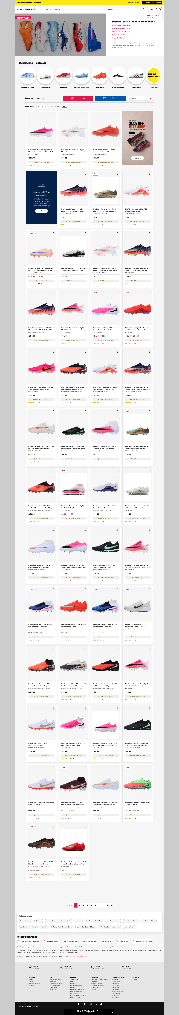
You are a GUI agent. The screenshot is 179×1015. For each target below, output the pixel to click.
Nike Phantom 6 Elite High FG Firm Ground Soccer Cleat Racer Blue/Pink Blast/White (105, 626)
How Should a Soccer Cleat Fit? (122, 28)
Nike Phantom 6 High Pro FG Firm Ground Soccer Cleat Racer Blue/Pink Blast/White (40, 626)
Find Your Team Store (56, 983)
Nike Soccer (115, 979)
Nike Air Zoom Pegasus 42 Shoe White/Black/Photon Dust (136, 626)
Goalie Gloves (115, 995)
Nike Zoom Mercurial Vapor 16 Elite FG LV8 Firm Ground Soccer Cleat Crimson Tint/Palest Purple (40, 270)
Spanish (134, 979)
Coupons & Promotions (97, 985)
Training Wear (129, 927)
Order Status (53, 987)
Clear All (64, 106)
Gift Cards (94, 981)
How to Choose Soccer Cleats (121, 25)
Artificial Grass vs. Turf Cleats (121, 31)
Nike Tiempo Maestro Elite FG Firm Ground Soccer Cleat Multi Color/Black (40, 388)
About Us (32, 977)
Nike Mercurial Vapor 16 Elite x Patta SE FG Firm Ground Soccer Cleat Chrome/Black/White (73, 270)
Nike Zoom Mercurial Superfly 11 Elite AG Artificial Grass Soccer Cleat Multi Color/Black (136, 685)
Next (109, 905)
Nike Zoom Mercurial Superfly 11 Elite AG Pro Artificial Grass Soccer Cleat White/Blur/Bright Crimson (105, 270)
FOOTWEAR (23, 17)
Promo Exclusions (75, 997)
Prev (71, 905)
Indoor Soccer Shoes (117, 991)
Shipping (72, 981)
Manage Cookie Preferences (78, 995)
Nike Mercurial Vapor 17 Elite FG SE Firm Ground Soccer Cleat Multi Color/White (72, 210)
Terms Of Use (74, 979)
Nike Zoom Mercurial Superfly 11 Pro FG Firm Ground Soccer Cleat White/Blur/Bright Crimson (41, 448)
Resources (94, 977)
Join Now (41, 211)
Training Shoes (51, 921)
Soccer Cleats (66, 921)
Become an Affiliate (96, 983)
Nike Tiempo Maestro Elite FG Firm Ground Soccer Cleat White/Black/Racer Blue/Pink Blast (105, 507)
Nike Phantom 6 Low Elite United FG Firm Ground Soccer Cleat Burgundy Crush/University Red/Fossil (73, 685)
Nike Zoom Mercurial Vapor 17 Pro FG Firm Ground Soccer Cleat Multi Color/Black (105, 744)
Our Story (31, 985)
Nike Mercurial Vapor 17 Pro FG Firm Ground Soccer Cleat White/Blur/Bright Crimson (73, 626)
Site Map (93, 989)
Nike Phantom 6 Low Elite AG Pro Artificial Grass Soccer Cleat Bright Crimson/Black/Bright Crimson (41, 507)
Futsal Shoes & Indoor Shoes (62, 927)
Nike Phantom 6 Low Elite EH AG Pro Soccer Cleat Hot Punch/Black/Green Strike (137, 804)
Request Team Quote (55, 979)
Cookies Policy (74, 993)
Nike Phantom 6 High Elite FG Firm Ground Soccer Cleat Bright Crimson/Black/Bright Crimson (40, 685)
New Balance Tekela (148, 921)
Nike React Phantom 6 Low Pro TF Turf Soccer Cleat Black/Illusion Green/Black (137, 744)
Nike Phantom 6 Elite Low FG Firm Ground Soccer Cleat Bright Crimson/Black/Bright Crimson (72, 388)
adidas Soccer (116, 981)
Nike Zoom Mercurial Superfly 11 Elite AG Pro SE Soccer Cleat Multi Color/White (137, 388)
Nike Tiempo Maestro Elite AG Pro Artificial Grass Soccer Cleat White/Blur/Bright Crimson (105, 388)
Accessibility (53, 989)
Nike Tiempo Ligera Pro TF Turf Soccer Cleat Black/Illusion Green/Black (104, 566)
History (31, 979)
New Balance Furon (113, 921)
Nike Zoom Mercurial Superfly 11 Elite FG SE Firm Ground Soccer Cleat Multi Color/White (136, 270)
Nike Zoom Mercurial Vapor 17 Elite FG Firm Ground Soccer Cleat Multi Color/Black (40, 151)
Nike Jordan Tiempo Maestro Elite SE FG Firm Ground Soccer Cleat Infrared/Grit (137, 329)
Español (72, 987)
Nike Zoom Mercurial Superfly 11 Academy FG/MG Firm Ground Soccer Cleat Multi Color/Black (104, 448)
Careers (31, 981)
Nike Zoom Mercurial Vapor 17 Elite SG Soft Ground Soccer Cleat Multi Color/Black (73, 566)
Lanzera (78, 921)
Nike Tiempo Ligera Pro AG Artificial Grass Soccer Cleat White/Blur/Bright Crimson (41, 804)
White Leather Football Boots (110, 927)
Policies (73, 977)
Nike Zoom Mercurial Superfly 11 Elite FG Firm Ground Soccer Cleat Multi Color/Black (72, 329)
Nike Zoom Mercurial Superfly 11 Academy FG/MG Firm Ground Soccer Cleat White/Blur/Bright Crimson (39, 566)
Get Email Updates (55, 985)
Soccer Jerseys (116, 993)
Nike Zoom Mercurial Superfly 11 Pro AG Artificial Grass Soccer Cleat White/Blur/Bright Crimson (105, 804)
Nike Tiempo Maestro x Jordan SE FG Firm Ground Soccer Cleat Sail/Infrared (137, 507)
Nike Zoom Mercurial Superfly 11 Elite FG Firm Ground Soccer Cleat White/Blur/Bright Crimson (72, 151)
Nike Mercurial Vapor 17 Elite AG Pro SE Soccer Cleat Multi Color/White (41, 329)
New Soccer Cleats (131, 921)
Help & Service (133, 3)
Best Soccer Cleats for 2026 (121, 35)
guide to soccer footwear (75, 956)
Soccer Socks (115, 985)
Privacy (72, 983)
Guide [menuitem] (57, 9)
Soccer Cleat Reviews (118, 38)
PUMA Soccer (115, 983)
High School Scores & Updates (99, 979)
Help (51, 977)
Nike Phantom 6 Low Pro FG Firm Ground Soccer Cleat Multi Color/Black (104, 329)
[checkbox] (53, 114)
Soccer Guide (94, 987)
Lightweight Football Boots (86, 927)
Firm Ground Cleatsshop (94, 921)
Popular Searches (118, 977)
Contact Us (53, 981)
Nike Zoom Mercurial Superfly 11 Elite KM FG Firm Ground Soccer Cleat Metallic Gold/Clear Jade (104, 210)
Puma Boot (44, 927)
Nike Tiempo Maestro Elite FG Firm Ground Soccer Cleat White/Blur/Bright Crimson (137, 210)
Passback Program (34, 983)
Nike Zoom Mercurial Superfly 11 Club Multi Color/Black (72, 507)
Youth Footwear (25, 921)
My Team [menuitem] (49, 9)
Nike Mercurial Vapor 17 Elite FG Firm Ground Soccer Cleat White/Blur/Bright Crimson (104, 151)
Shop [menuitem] (41, 9)
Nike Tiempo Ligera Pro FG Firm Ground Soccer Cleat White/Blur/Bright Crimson (39, 744)
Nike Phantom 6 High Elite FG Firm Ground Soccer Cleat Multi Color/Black (72, 744)
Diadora (39, 921)
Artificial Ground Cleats (28, 927)
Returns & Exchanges (76, 985)
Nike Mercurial (116, 997)
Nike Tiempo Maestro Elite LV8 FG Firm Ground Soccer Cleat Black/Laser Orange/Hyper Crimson (41, 863)
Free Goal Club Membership (27, 3)
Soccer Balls (115, 989)
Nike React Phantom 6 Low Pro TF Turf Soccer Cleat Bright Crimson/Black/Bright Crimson (105, 685)
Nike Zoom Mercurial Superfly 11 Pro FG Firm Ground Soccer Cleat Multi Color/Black (138, 566)
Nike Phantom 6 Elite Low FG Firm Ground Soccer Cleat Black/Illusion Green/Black (73, 448)
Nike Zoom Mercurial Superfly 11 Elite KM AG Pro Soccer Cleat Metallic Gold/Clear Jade (136, 448)
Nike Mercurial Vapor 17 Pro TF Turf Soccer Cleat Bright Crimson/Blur (73, 863)
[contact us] (28, 1007)
